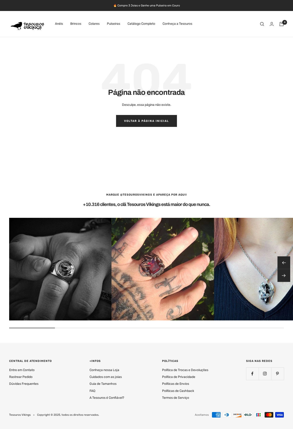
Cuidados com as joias (106, 377)
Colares (94, 24)
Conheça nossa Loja (104, 370)
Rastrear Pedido (21, 377)
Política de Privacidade (178, 377)
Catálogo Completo (141, 24)
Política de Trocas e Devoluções (185, 370)
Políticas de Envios (175, 384)
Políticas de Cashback (178, 391)
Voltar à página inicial (146, 121)
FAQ (92, 391)
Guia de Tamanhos (103, 384)
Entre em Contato (22, 370)
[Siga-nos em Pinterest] (277, 373)
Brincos (75, 24)
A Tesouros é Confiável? (107, 398)
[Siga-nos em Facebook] (252, 373)
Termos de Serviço (175, 398)
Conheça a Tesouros (177, 24)
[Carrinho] (281, 24)
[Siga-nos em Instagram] (265, 373)
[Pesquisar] (262, 24)
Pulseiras (113, 24)
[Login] (272, 24)
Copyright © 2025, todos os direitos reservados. (68, 414)
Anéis (59, 24)
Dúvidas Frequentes (23, 384)
